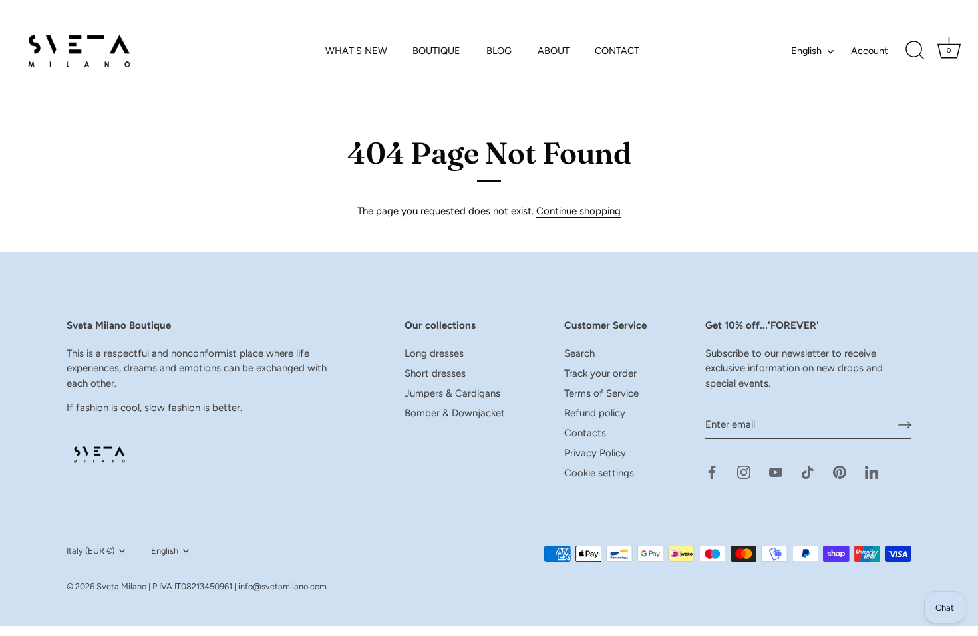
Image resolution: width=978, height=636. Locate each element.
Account (869, 51)
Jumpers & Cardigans (452, 393)
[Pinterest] (839, 472)
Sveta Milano (121, 586)
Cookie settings (599, 473)
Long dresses (434, 353)
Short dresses (435, 373)
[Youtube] (775, 472)
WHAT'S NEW (356, 51)
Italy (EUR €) (90, 551)
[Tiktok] (807, 472)
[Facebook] (712, 472)
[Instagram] (743, 472)
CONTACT (617, 51)
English (806, 51)
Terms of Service (601, 393)
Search (579, 353)
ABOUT (554, 51)
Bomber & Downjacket (455, 413)
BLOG (499, 51)
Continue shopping (578, 211)
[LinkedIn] (871, 472)
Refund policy (594, 413)
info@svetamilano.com (282, 586)
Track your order (600, 373)
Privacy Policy (595, 453)
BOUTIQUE (436, 51)
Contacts (585, 433)
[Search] (914, 50)
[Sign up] (904, 425)
